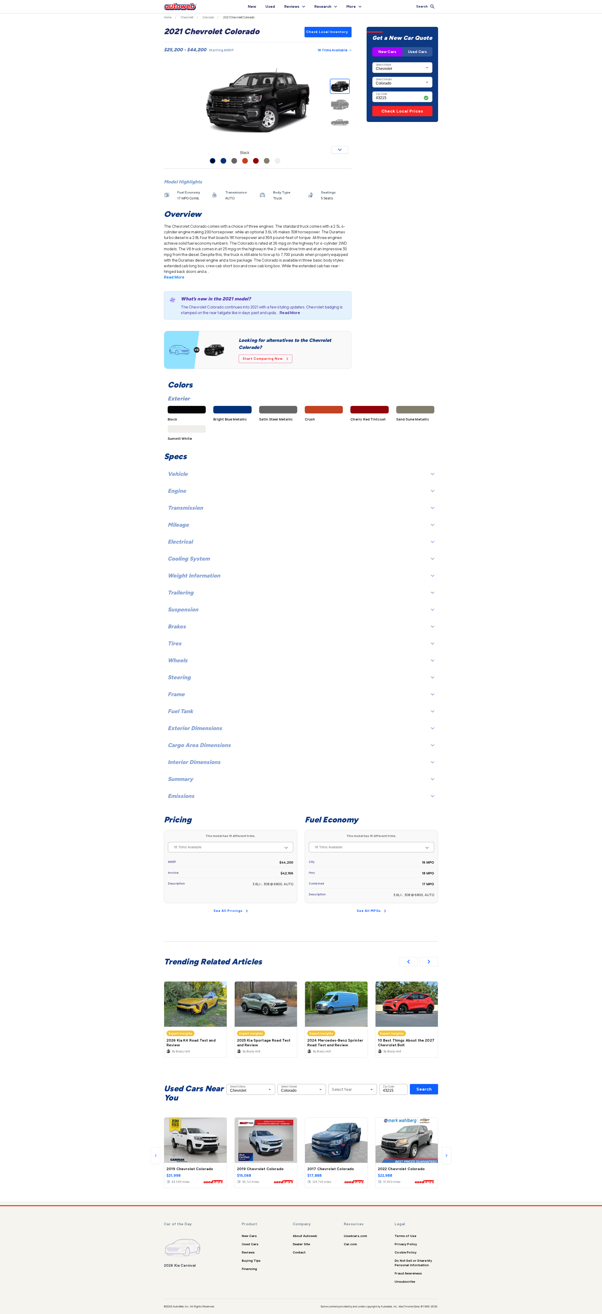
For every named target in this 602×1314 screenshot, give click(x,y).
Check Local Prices (402, 111)
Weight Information (194, 575)
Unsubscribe (405, 1281)
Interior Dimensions (194, 762)
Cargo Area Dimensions (199, 745)
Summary (180, 779)
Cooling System (189, 558)
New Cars (387, 51)
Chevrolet (187, 17)
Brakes (177, 626)
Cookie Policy (405, 1252)
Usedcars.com (355, 1236)
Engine (177, 490)
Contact (299, 1252)
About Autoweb (305, 1236)
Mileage (178, 524)
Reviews (248, 1252)
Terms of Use (405, 1236)
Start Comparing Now (263, 359)
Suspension (183, 609)
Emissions (181, 795)
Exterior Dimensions (195, 728)
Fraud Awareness (408, 1273)
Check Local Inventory (327, 32)
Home (168, 17)
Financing (249, 1269)
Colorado (208, 17)
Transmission (185, 507)
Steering (179, 677)
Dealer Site (301, 1244)
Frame (176, 694)
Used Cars (417, 51)
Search (424, 1089)
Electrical (180, 541)
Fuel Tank (180, 711)
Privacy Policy (406, 1244)
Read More (174, 277)
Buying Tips (251, 1260)
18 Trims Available (332, 50)
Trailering (181, 592)
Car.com (350, 1244)
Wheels (177, 660)
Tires (174, 643)
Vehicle (178, 473)
